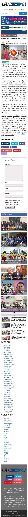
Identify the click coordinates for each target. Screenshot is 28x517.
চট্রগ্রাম (6, 435)
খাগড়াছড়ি (6, 431)
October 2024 (8, 385)
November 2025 (8, 360)
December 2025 (8, 358)
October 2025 (8, 362)
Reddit (14, 147)
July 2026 (7, 347)
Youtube (8, 482)
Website (7, 194)
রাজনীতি (6, 454)
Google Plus (7, 150)
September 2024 (9, 387)
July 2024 (7, 391)
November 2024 (8, 383)
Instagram (18, 479)
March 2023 (7, 408)
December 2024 (8, 381)
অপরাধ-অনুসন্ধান (8, 424)
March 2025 (7, 376)
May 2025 (7, 372)
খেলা (5, 433)
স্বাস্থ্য (5, 462)
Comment (8, 164)
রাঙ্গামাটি (6, 452)
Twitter (15, 144)
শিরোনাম (14, 35)
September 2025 (9, 364)
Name (7, 183)
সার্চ (23, 13)
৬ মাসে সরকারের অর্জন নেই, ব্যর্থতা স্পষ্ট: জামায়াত (13, 308)
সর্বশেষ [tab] (14, 312)
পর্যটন (5, 439)
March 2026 (7, 353)
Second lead (7, 420)
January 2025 (8, 379)
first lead (6, 418)
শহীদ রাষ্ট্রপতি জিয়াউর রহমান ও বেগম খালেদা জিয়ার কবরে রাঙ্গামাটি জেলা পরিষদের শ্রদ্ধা (12, 228)
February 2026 (8, 355)
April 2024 (7, 396)
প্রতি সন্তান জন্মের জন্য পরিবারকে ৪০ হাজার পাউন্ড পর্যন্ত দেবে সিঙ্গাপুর (12, 262)
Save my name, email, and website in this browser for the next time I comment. (12, 202)
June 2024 (7, 393)
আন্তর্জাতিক (7, 428)
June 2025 (7, 370)
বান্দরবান (6, 441)
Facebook (6, 144)
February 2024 (8, 400)
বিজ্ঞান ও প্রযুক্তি (8, 445)
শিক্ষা (10, 35)
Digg (22, 144)
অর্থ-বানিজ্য (7, 426)
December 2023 (8, 404)
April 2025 (7, 374)
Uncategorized (8, 422)
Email (7, 188)
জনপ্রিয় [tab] (14, 315)
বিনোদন (6, 447)
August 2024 (7, 389)
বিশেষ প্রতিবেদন (8, 448)
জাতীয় (5, 437)
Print (4, 154)
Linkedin (5, 147)
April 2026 (7, 351)
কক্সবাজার (6, 430)
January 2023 (8, 412)
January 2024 (8, 402)
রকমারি (6, 450)
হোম (4, 35)
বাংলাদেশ (6, 443)
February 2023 (8, 410)
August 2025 (7, 366)
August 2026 (7, 345)
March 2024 (7, 398)
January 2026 (8, 357)
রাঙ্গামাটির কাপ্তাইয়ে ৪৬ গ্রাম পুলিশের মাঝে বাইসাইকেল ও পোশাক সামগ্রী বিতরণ (12, 243)
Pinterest (17, 150)
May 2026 (7, 349)
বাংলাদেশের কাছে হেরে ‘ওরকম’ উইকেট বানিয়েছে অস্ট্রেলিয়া (13, 292)
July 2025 (7, 368)
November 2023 (8, 406)
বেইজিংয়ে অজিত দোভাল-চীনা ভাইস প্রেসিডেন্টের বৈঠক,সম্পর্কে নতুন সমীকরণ (13, 277)
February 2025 (8, 377)
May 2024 (7, 395)
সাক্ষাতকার (6, 460)
